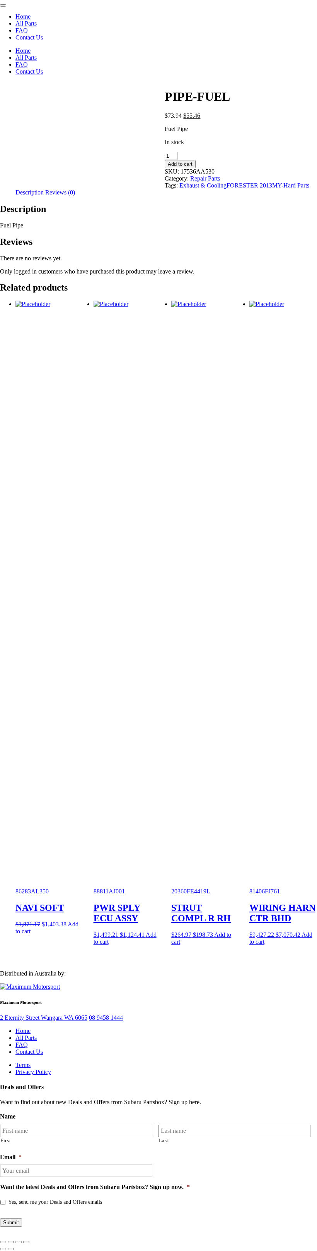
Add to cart (180, 164)
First (5, 1140)
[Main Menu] (3, 5)
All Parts (26, 23)
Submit (11, 1222)
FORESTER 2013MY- (255, 185)
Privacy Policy (33, 1072)
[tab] (29, 192)
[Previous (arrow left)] (3, 1249)
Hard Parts (296, 185)
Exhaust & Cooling (203, 185)
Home (23, 16)
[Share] (18, 1242)
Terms (23, 1065)
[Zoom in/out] (3, 1242)
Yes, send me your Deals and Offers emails (55, 1202)
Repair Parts (205, 178)
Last (164, 1140)
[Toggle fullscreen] (11, 1242)
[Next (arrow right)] (11, 1249)
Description (29, 192)
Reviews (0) (60, 192)
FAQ (21, 30)
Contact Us (29, 37)
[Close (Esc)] (26, 1242)
